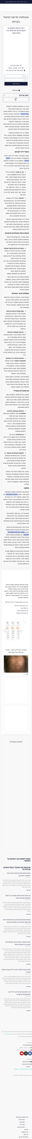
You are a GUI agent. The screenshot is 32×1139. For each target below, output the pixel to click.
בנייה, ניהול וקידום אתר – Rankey (23, 1069)
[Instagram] (26, 1053)
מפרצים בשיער (21, 1127)
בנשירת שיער (25, 114)
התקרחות (22, 1122)
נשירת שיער (21, 1119)
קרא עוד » (28, 890)
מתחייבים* (7, 1034)
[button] (4, 95)
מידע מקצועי (24, 1132)
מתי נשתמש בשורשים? (22, 1117)
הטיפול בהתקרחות (11, 494)
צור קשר (26, 1134)
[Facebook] (30, 1053)
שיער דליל (22, 1124)
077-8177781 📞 (23, 1137)
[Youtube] (22, 1053)
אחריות (26, 1129)
